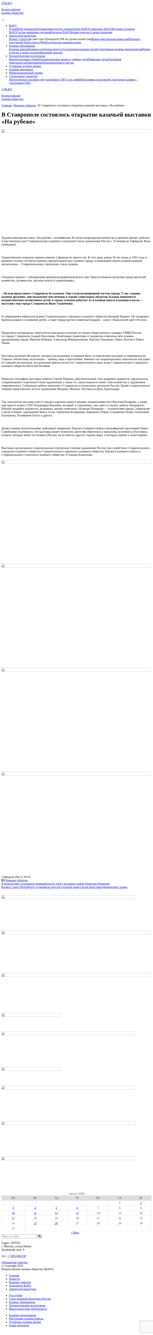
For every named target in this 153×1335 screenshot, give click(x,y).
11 (35, 1213)
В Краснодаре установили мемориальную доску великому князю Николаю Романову (55, 883)
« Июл (75, 1232)
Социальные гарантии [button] (23, 76)
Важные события (16, 880)
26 (56, 1223)
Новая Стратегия (20, 39)
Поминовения (34, 62)
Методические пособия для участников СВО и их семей (45, 79)
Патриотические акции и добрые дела (63, 59)
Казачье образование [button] (22, 45)
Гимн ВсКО (81, 29)
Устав (12, 29)
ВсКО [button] (13, 25)
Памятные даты (97, 59)
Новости (14, 1278)
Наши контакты (19, 1325)
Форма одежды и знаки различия (91, 32)
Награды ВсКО (60, 32)
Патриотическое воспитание (27, 1305)
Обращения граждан (14, 1262)
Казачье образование (22, 1302)
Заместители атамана (60, 29)
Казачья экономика (21, 69)
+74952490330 (17, 1256)
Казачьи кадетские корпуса (45, 49)
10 (13, 1213)
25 (35, 1223)
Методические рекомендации (62, 42)
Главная (14, 1275)
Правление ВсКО (20, 1285)
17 (13, 1218)
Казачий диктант (52, 52)
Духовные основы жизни (25, 66)
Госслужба (15, 1295)
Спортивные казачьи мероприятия (120, 49)
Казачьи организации (22, 1315)
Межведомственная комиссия (109, 39)
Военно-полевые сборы (24, 59)
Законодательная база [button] (22, 35)
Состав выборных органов (34, 32)
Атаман (42, 29)
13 (77, 1213)
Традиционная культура (58, 62)
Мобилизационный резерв (26, 72)
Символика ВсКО (100, 29)
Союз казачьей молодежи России (30, 1298)
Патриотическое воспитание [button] (27, 56)
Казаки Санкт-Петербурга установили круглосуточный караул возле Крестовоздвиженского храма (64, 887)
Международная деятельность (28, 1308)
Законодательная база (22, 1289)
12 (56, 1213)
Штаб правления (26, 29)
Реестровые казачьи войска (26, 1318)
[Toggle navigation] (2, 20)
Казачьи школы (18, 49)
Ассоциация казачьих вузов (80, 49)
